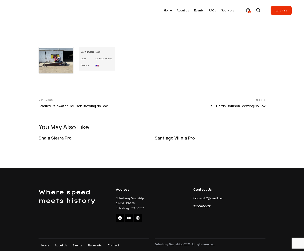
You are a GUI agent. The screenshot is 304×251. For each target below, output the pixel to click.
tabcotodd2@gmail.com (208, 198)
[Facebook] (120, 218)
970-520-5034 (202, 206)
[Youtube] (129, 218)
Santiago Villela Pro (175, 138)
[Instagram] (138, 218)
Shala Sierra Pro (55, 138)
